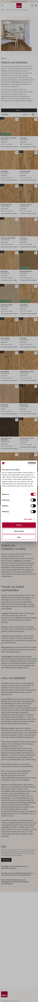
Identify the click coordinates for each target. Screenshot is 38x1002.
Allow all (19, 525)
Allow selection (19, 531)
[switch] (33, 500)
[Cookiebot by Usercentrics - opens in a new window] (28, 463)
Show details (28, 519)
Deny (19, 537)
